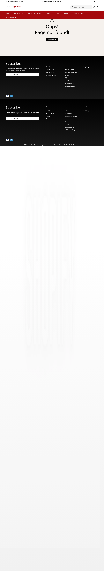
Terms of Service (51, 75)
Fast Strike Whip (18, 13)
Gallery (66, 13)
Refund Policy (50, 72)
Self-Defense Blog (11, 17)
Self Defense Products (34, 13)
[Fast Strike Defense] (14, 7)
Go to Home (52, 39)
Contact (49, 13)
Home (7, 13)
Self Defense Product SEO (59, 145)
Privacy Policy (50, 70)
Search (48, 67)
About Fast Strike (78, 13)
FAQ (58, 13)
